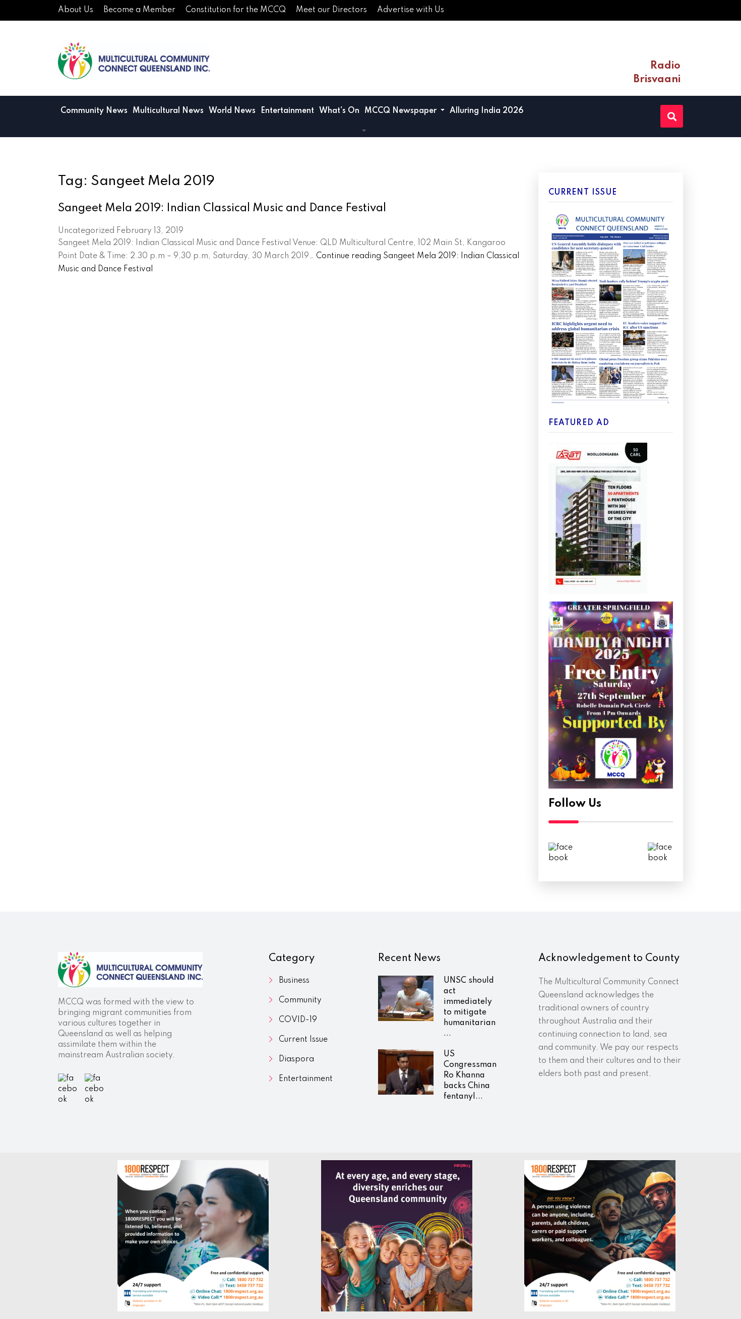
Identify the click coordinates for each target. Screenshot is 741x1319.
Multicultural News (168, 111)
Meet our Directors (331, 10)
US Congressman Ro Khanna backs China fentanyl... (470, 1075)
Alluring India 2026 (487, 111)
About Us (75, 10)
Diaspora (296, 1059)
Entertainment (287, 111)
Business (294, 981)
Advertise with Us (410, 10)
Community (300, 1000)
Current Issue (303, 1040)
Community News (94, 111)
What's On (339, 111)
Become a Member (139, 10)
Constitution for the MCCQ (236, 10)
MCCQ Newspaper (401, 111)
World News (232, 111)
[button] (364, 132)
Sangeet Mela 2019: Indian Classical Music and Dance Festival (222, 208)
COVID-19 (298, 1020)
